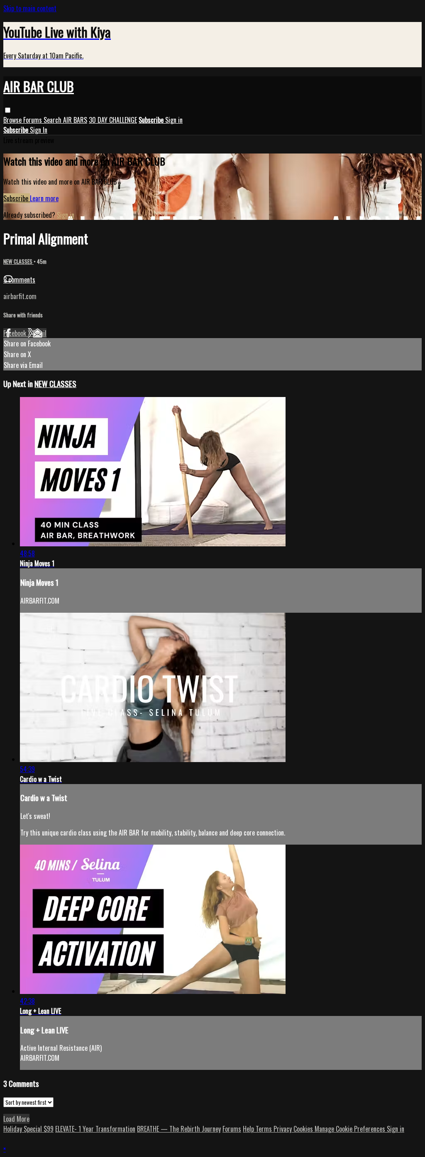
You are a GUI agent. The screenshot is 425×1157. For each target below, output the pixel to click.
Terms (265, 1129)
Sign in (174, 120)
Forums (33, 120)
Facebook (15, 333)
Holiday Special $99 (28, 1129)
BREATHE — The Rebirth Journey (179, 1129)
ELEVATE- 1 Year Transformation (95, 1129)
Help (249, 1129)
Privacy (283, 1129)
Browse (13, 120)
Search (53, 120)
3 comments (19, 280)
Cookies (304, 1129)
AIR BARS (75, 120)
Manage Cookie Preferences (351, 1129)
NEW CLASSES (18, 261)
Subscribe (16, 198)
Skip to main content (29, 8)
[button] (7, 110)
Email (39, 333)
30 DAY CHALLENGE (113, 120)
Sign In (38, 130)
